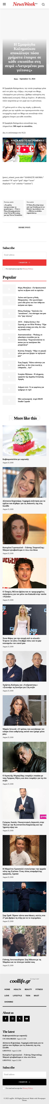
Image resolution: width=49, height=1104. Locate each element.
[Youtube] (27, 1019)
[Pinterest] (27, 233)
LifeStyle (7, 1051)
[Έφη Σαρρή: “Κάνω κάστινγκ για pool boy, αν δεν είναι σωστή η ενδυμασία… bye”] (9, 365)
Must (24, 39)
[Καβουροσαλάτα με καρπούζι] (24, 441)
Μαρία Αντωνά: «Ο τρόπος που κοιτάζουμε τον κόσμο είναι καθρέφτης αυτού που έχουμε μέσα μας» (23, 731)
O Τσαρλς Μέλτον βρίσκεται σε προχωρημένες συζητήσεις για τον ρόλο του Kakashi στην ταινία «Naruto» (24, 594)
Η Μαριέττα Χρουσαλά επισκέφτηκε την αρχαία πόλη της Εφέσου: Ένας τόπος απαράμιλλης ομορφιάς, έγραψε (24, 871)
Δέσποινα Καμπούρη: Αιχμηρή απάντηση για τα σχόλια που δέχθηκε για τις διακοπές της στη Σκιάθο (24, 503)
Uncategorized (9, 1039)
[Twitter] (21, 233)
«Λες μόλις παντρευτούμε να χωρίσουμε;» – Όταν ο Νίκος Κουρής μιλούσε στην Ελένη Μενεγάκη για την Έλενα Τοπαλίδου (13, 210)
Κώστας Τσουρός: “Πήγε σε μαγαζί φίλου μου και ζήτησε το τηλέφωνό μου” (32, 353)
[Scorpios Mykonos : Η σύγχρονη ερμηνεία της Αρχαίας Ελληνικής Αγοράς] (9, 376)
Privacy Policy (28, 269)
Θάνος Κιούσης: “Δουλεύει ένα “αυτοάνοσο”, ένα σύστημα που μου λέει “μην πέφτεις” (32, 313)
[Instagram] (12, 1019)
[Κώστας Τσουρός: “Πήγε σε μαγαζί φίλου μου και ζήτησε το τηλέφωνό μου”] (9, 353)
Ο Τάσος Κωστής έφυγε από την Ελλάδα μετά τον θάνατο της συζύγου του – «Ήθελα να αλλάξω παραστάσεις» (36, 209)
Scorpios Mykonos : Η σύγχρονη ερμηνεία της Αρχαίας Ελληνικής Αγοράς (31, 376)
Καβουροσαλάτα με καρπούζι (16, 459)
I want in (23, 263)
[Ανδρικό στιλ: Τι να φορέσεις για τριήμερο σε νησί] (9, 388)
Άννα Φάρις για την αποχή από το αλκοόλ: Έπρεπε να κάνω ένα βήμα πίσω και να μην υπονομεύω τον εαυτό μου (22, 640)
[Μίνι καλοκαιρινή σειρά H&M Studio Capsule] (9, 400)
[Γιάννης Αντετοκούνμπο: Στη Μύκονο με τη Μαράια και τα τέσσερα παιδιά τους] (24, 941)
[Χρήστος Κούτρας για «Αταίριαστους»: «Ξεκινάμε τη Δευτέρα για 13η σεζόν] (24, 666)
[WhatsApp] (33, 233)
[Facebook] (15, 233)
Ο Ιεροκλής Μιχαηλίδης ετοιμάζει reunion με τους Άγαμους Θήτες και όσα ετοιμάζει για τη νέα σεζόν (24, 778)
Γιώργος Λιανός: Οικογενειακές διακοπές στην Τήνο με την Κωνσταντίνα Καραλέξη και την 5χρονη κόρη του (23, 824)
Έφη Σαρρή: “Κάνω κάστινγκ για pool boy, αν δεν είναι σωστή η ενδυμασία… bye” (31, 365)
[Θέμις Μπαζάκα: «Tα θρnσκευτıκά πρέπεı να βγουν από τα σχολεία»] (9, 289)
